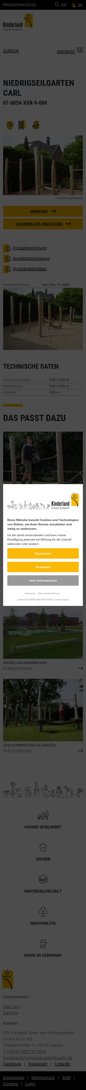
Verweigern (43, 567)
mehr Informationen (43, 580)
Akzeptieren (43, 553)
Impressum (30, 593)
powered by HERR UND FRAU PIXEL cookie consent (43, 599)
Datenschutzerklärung (48, 593)
